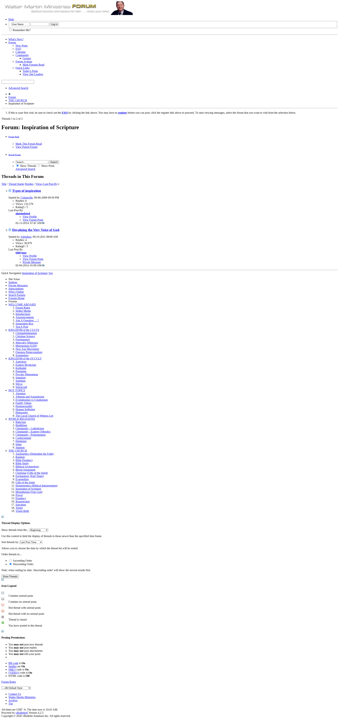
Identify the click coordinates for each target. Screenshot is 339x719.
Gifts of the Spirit (25, 482)
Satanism (21, 377)
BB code (13, 663)
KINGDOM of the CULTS (23, 329)
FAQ (18, 48)
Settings (12, 282)
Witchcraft (21, 387)
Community (22, 55)
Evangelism (22, 479)
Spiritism (20, 380)
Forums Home (16, 298)
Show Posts (47, 165)
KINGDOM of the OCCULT (25, 358)
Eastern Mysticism (26, 364)
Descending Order (22, 564)
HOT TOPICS (16, 390)
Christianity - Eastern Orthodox (33, 431)
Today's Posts (30, 71)
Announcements (25, 317)
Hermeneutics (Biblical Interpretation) (37, 485)
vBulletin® (22, 712)
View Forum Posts (33, 219)
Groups (27, 58)
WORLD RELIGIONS (21, 418)
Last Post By (50, 183)
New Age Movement (27, 348)
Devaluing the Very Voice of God (35, 230)
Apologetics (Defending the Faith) (35, 453)
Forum (12, 42)
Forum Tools (13, 137)
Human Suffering (25, 409)
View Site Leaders (33, 74)
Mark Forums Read (33, 64)
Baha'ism (21, 422)
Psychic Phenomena (27, 374)
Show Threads (27, 165)
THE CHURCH (17, 100)
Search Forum (14, 155)
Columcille (26, 197)
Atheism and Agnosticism (30, 396)
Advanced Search (18, 87)
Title (3, 183)
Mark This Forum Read (29, 143)
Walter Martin (23, 310)
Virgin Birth (22, 511)
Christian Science (25, 336)
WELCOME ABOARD (22, 304)
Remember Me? (21, 30)
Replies (29, 183)
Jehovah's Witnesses (27, 342)
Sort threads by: (10, 542)
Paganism (21, 371)
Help (11, 19)
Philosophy (22, 412)
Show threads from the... (15, 529)
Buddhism (21, 425)
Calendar (21, 51)
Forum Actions (24, 61)
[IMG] (12, 669)
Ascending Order (22, 560)
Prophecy (21, 498)
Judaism (20, 447)
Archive (12, 700)
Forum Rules (23, 307)
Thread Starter (16, 183)
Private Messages (18, 285)
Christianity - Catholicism (30, 428)
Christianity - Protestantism (31, 434)
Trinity (19, 507)
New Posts (22, 45)
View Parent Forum (26, 146)
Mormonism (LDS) (26, 345)
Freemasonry (23, 339)
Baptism (20, 457)
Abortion (21, 393)
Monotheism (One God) (29, 491)
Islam (19, 444)
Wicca (19, 383)
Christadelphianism (26, 333)
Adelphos (25, 236)
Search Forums (16, 294)
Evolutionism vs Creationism (32, 399)
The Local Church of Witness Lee (34, 415)
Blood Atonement (25, 469)
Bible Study (22, 463)
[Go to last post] (43, 222)
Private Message (32, 262)
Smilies (12, 666)
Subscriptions (15, 288)
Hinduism (21, 441)
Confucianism (23, 437)
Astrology (21, 361)
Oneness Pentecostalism (29, 352)
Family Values (23, 403)
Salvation (21, 504)
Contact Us (14, 694)
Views (39, 183)
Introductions (23, 314)
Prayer (19, 495)
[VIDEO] (13, 672)
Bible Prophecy (24, 460)
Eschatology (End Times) (30, 476)
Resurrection (23, 501)
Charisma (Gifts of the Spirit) (32, 472)
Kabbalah (21, 368)
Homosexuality (24, 406)
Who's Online (16, 291)
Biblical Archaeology (27, 466)
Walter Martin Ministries (21, 697)
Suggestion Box (24, 323)
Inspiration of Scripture (28, 488)
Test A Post (22, 326)
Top (50, 273)
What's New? (15, 39)
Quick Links (22, 67)
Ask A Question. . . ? (27, 320)
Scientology (22, 355)
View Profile (30, 216)
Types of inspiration (26, 191)
